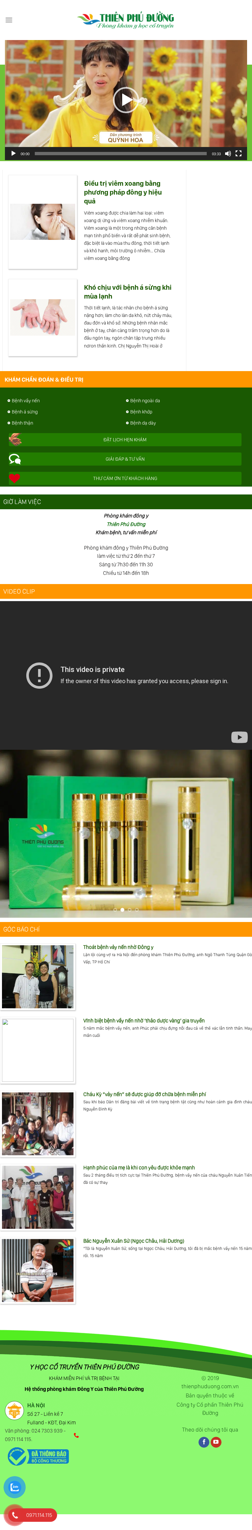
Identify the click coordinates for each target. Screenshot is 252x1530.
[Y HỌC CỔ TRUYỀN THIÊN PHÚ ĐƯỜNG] (126, 20)
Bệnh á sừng (25, 412)
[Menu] (9, 20)
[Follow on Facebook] (204, 1442)
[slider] (121, 153)
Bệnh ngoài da (145, 401)
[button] (126, 100)
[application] (126, 100)
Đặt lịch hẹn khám (125, 440)
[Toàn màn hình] (238, 153)
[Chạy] (13, 153)
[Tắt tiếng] (228, 153)
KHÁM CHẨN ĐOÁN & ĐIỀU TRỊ (43, 379)
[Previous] (13, 833)
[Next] (238, 833)
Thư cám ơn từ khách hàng (125, 478)
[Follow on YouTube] (216, 1442)
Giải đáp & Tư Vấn (125, 459)
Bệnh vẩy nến (26, 401)
